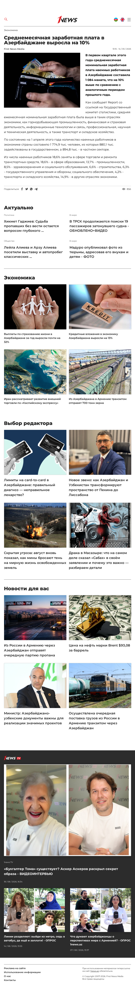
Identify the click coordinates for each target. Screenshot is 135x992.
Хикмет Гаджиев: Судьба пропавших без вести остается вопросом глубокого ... (31, 226)
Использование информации (22, 972)
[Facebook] (22, 189)
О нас (7, 976)
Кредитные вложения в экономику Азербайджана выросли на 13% (93, 336)
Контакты (10, 980)
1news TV (8, 862)
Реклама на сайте (15, 968)
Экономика (11, 30)
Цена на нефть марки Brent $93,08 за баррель (99, 647)
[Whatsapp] (31, 189)
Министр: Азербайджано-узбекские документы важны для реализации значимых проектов (34, 718)
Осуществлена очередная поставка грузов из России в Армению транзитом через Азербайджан (94, 720)
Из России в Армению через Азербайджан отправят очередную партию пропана (29, 650)
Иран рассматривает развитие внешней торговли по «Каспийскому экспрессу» (32, 401)
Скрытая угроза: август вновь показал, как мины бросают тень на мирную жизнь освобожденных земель (35, 560)
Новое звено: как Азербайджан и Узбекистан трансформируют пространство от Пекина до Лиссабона (98, 487)
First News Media (14, 48)
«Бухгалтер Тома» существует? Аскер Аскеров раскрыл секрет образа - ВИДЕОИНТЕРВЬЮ (61, 871)
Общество (9, 241)
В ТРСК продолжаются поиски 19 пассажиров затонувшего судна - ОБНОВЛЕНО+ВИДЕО (99, 226)
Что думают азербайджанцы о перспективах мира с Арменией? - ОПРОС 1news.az (100, 940)
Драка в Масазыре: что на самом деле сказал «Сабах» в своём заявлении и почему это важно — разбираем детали (99, 560)
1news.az (94, 971)
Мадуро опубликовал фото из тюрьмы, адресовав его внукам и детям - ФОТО (98, 252)
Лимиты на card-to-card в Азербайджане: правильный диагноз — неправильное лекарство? (29, 487)
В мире (73, 215)
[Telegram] (36, 189)
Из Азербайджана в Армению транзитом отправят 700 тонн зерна (98, 401)
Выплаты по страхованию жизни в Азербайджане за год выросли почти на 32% (32, 338)
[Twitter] (26, 189)
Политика (9, 215)
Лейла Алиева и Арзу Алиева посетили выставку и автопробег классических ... (33, 252)
